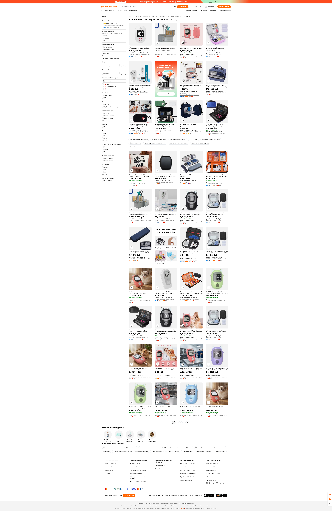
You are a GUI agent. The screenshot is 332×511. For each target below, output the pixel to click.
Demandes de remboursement (188, 473)
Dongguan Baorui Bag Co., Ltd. (214, 54)
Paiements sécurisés (135, 463)
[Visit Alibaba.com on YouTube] (220, 483)
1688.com (148, 503)
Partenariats (209, 477)
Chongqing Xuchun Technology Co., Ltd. (191, 56)
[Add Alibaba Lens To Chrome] (129, 495)
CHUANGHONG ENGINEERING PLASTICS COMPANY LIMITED (191, 131)
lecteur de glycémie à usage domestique (207, 447)
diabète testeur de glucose (159, 139)
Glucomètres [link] (186, 16)
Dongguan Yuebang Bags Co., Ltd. (164, 182)
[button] (175, 7)
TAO (179, 503)
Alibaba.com (198, 495)
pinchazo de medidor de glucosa (201, 143)
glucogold (107, 451)
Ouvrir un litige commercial (187, 470)
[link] (330, 494)
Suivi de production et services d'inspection (138, 477)
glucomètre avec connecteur (178, 139)
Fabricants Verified (160, 465)
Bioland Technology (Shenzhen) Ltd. (138, 92)
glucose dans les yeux (142, 451)
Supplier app (159, 495)
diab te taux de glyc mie (158, 451)
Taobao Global (173, 503)
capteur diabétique (174, 451)
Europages (191, 503)
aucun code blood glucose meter (164, 447)
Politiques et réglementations (138, 481)
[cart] (201, 7)
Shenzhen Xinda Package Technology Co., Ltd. (217, 92)
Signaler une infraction (186, 480)
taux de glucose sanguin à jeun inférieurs (156, 143)
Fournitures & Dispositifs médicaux (144, 16)
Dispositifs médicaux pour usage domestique (168, 16)
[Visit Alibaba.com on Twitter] (214, 483)
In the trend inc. (184, 182)
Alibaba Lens (112, 495)
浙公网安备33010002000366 (194, 508)
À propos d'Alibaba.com (111, 460)
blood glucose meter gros (130, 447)
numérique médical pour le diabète (179, 143)
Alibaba (130, 16)
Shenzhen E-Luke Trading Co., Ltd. (164, 131)
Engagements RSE (110, 470)
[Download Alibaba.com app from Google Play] (221, 495)
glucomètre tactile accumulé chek (139, 139)
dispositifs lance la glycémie (138, 147)
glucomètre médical (220, 451)
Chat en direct (184, 467)
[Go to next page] (187, 422)
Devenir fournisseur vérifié (213, 473)
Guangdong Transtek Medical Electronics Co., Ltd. (140, 54)
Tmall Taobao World (157, 503)
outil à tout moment (136, 143)
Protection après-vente (136, 473)
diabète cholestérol (146, 447)
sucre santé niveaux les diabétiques (123, 451)
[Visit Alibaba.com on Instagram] (217, 483)
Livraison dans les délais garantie (138, 470)
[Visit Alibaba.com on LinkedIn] (210, 483)
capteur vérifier (194, 139)
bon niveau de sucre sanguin (112, 447)
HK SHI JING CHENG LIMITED (137, 183)
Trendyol (184, 503)
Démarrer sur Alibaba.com (213, 467)
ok (123, 65)
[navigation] (114, 220)
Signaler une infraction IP (187, 477)
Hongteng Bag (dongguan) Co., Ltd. (215, 133)
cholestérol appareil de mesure (184, 447)
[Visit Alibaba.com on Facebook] (207, 483)
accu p (223, 447)
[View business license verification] (181, 508)
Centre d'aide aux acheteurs (187, 463)
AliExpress (141, 503)
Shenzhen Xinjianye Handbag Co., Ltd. (139, 131)
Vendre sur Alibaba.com (212, 463)
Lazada (166, 503)
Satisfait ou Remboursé (136, 467)
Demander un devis (160, 469)
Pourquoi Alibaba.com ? (111, 463)
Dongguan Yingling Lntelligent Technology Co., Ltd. (166, 54)
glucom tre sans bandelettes (204, 451)
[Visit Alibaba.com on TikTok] (224, 483)
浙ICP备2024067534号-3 (210, 508)
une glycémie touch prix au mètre (211, 139)
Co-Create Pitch (109, 467)
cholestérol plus (188, 451)
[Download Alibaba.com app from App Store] (209, 495)
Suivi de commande (211, 470)
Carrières (107, 473)
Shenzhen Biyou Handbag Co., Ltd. (189, 95)
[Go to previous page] (170, 422)
